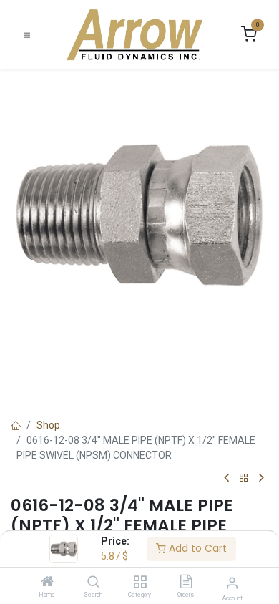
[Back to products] (244, 478)
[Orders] (186, 582)
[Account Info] (232, 583)
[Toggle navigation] (27, 35)
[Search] (93, 582)
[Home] (47, 582)
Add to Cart (196, 548)
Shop (48, 425)
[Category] (140, 582)
